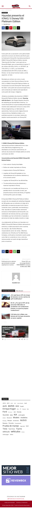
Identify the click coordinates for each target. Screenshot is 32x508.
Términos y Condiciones (21, 502)
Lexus (4, 418)
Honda (19, 412)
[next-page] (5, 322)
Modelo (16, 417)
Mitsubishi (9, 418)
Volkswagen (6, 434)
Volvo (11, 434)
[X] (7, 27)
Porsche (11, 423)
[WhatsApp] (14, 27)
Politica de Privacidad (10, 502)
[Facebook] (3, 27)
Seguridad (22, 426)
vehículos (15, 431)
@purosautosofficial (16, 499)
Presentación (18, 423)
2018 (4, 403)
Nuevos (5, 423)
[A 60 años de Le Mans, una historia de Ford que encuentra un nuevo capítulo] (6, 316)
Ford (5, 411)
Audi (25, 403)
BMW (17, 406)
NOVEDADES (8, 10)
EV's (18, 409)
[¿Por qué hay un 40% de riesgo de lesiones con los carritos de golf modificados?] (6, 297)
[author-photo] (16, 280)
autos (11, 406)
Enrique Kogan (9, 409)
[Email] (18, 27)
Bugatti (22, 406)
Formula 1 (10, 412)
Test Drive (11, 429)
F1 (20, 409)
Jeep (11, 415)
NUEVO (23, 420)
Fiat (28, 409)
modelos (24, 417)
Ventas (23, 432)
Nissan (9, 420)
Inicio (3, 10)
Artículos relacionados (8, 290)
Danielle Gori (7, 24)
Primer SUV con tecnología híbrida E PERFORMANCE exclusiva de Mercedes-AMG (23, 264)
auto (5, 406)
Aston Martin (20, 403)
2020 (12, 403)
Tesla (5, 429)
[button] (2, 6)
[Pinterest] (10, 27)
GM (15, 412)
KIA (15, 414)
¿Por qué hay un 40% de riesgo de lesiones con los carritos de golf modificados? (20, 297)
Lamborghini (21, 415)
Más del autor (19, 290)
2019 (8, 403)
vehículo (6, 431)
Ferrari (24, 409)
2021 (15, 403)
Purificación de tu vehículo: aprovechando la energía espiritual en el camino (9, 263)
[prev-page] (3, 322)
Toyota (19, 429)
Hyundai (6, 415)
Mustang (4, 420)
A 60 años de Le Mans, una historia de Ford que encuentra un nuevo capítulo (20, 316)
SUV (27, 426)
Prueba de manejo (11, 426)
